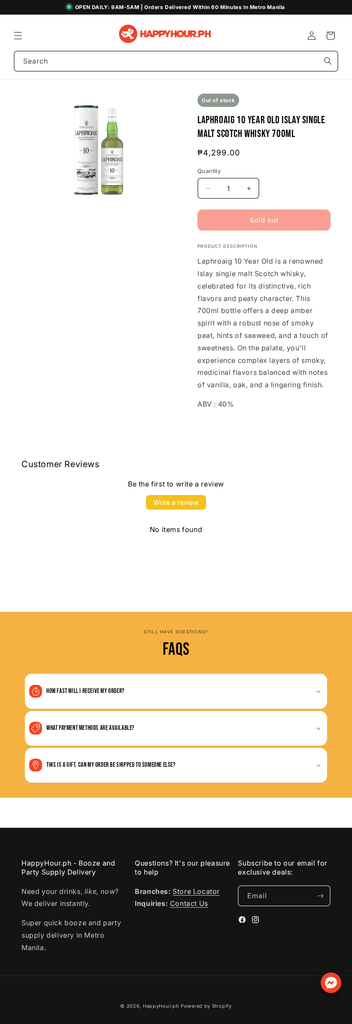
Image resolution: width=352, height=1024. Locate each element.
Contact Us (189, 903)
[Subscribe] (320, 895)
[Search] (328, 61)
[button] (18, 35)
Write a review (176, 502)
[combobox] (176, 61)
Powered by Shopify (206, 1006)
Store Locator (196, 891)
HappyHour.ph (161, 1006)
